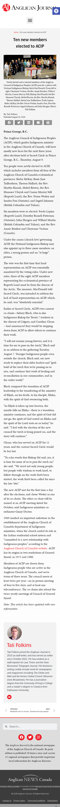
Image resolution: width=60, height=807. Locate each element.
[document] (30, 403)
